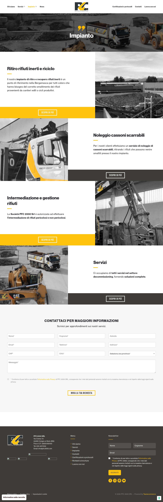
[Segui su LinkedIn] (119, 480)
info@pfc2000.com (45, 449)
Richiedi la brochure (80, 461)
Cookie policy (25, 494)
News (42, 7)
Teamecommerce (149, 494)
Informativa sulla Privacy (46, 379)
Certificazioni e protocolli (122, 7)
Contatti (138, 7)
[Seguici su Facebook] (110, 480)
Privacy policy (12, 494)
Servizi (20, 7)
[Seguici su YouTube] (124, 480)
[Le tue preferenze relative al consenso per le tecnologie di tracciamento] (159, 498)
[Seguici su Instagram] (115, 480)
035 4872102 (41, 446)
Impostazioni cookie (40, 494)
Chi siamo (11, 7)
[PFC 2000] (81, 7)
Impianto (31, 7)
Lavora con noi (150, 7)
